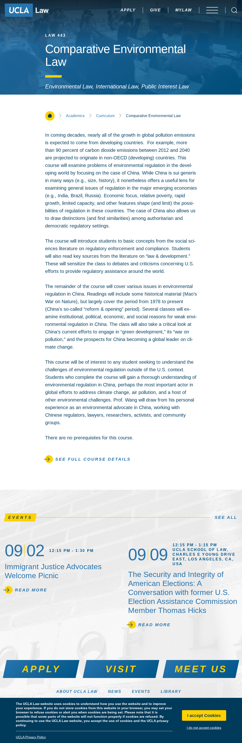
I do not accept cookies (204, 728)
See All (226, 517)
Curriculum (105, 116)
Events (141, 692)
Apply (128, 10)
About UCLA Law (77, 692)
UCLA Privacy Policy (31, 737)
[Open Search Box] (234, 10)
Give (155, 10)
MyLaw (183, 10)
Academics (75, 116)
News (114, 692)
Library (171, 692)
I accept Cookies (204, 715)
